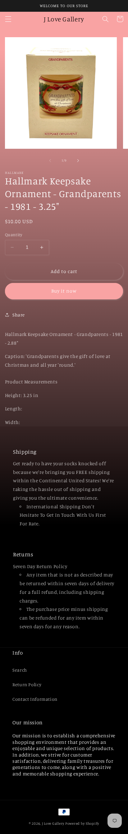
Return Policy (26, 684)
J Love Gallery (53, 823)
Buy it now (64, 291)
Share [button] (18, 314)
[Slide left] (50, 160)
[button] (8, 19)
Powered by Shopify (82, 823)
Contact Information (34, 699)
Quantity (13, 234)
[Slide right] (78, 160)
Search (19, 670)
